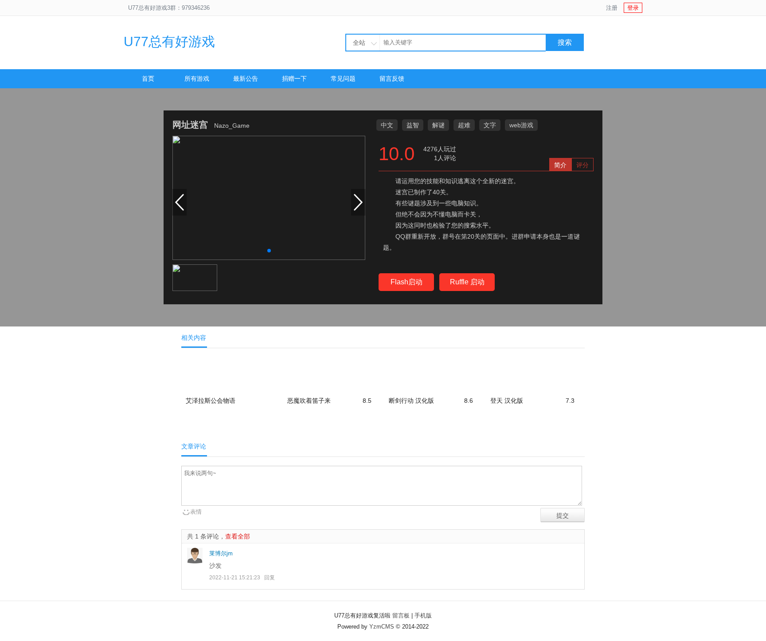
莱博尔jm (221, 553)
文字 (490, 125)
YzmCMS (381, 626)
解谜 (438, 125)
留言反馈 (391, 78)
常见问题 (343, 78)
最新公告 (245, 78)
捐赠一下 (294, 78)
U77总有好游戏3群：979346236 (169, 7)
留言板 (401, 615)
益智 (412, 125)
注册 (611, 7)
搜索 (565, 42)
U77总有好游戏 (169, 41)
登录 (633, 7)
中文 (387, 125)
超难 (464, 125)
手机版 (423, 615)
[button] (269, 250)
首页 (148, 78)
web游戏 (521, 125)
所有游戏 (196, 78)
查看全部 (237, 536)
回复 (269, 577)
